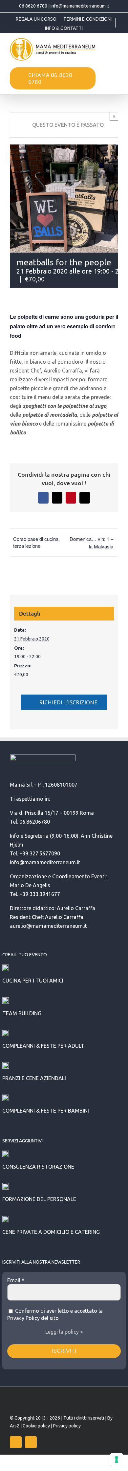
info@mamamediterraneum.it (80, 6)
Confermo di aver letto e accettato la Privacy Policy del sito (55, 1314)
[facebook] (16, 1442)
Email (15, 1280)
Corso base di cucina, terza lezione (36, 542)
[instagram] (31, 1442)
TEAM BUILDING (21, 1013)
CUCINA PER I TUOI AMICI (32, 981)
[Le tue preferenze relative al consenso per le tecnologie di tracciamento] (116, 1459)
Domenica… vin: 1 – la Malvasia (91, 542)
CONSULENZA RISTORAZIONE (38, 1167)
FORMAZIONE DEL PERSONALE (39, 1199)
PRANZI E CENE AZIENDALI (34, 1078)
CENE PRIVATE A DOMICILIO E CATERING (51, 1232)
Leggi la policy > (64, 1332)
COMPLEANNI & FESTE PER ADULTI (44, 1046)
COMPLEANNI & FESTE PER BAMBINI (45, 1111)
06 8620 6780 (33, 6)
